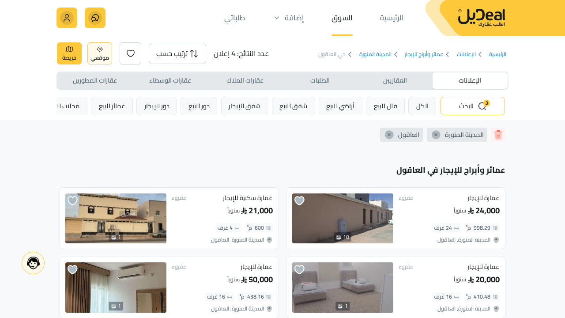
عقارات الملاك (245, 80)
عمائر (112, 106)
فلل (385, 106)
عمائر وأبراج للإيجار (424, 54)
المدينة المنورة (375, 54)
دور (199, 106)
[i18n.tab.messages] (95, 18)
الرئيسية (497, 54)
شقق (293, 106)
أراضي (340, 106)
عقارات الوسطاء (170, 80)
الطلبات (320, 80)
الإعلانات (466, 54)
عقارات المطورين (95, 80)
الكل (422, 106)
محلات (64, 106)
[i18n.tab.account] (66, 18)
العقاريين (395, 80)
